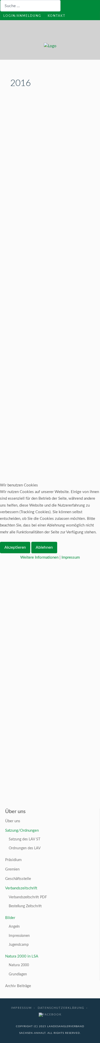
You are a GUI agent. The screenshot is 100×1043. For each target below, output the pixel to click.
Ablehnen (44, 547)
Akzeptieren (15, 547)
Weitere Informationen (39, 557)
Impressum (71, 557)
